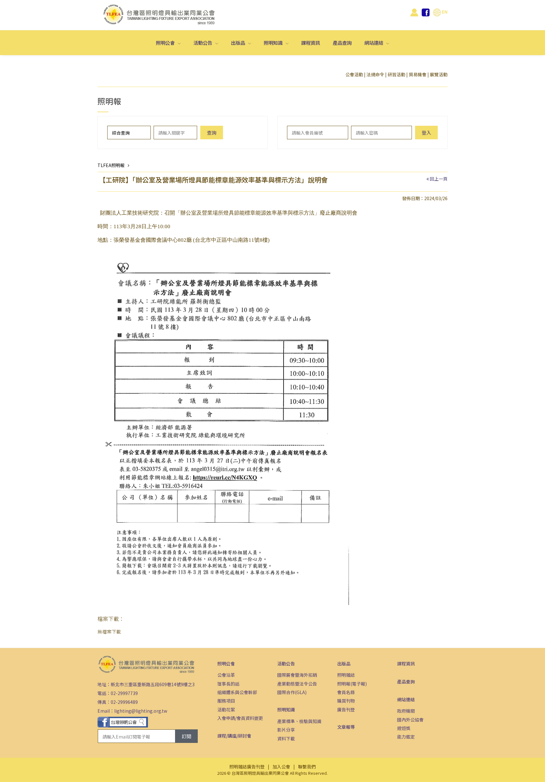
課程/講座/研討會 (234, 736)
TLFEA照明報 (111, 165)
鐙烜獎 (403, 728)
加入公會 (281, 766)
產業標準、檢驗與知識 (299, 721)
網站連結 (374, 42)
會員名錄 (346, 692)
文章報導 (346, 727)
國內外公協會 (410, 719)
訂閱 (186, 736)
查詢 (211, 132)
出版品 (238, 42)
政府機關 (406, 711)
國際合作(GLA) (292, 692)
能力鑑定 (406, 736)
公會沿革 (226, 675)
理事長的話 (228, 684)
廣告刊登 (346, 709)
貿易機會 (417, 74)
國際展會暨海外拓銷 (297, 675)
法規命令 (375, 74)
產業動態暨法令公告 (297, 684)
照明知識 (274, 42)
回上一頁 (439, 179)
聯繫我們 (307, 766)
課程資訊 (310, 42)
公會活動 (354, 74)
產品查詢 (342, 42)
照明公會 (166, 42)
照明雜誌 (346, 675)
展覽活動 (439, 74)
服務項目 (226, 701)
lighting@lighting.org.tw (140, 711)
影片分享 (286, 730)
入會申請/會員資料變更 (240, 718)
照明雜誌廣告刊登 (247, 766)
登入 (426, 132)
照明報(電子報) (352, 684)
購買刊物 (346, 701)
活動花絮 (226, 709)
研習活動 (396, 74)
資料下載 (286, 738)
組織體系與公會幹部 (237, 692)
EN (444, 12)
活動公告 (203, 42)
